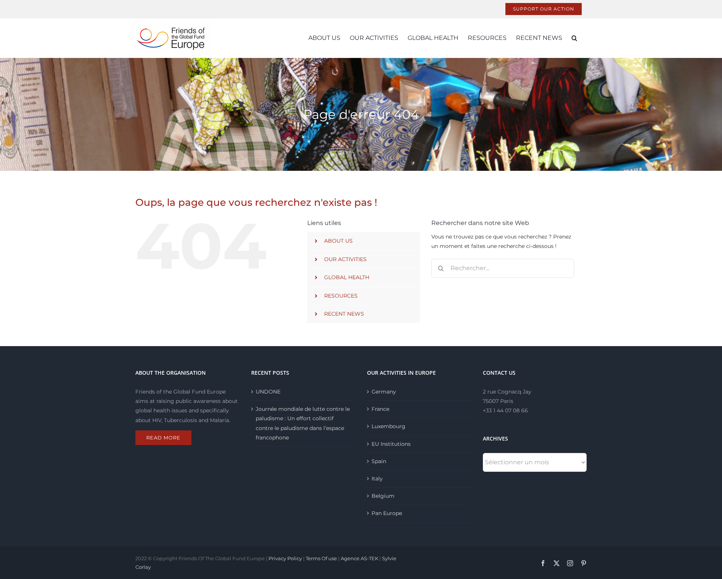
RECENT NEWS (344, 313)
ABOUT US (338, 240)
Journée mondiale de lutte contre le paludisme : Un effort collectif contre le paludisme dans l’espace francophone (303, 423)
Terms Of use (321, 558)
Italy (377, 478)
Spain (379, 461)
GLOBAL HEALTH (346, 277)
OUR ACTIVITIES (345, 259)
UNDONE (268, 391)
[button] (574, 38)
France (380, 409)
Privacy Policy (285, 558)
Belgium (383, 495)
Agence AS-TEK (359, 558)
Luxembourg (388, 426)
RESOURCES (341, 295)
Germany (384, 391)
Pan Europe (387, 513)
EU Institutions (391, 444)
